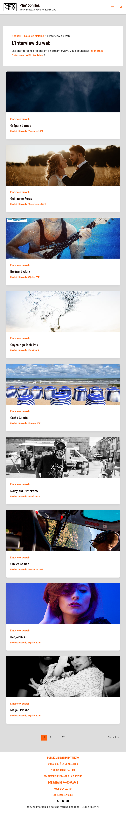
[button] (121, 7)
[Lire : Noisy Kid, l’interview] (63, 457)
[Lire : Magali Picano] (63, 676)
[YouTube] (67, 801)
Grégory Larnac (20, 126)
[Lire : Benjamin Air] (63, 603)
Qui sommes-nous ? (63, 795)
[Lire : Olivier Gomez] (63, 530)
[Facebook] (58, 801)
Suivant (113, 737)
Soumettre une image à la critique (63, 776)
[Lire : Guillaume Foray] (63, 164)
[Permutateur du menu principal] (112, 7)
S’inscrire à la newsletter (63, 763)
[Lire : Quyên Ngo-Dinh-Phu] (63, 311)
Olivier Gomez (19, 564)
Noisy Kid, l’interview (24, 491)
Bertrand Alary (20, 272)
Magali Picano (19, 710)
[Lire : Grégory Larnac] (63, 91)
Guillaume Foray (21, 199)
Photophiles (30, 5)
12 (63, 737)
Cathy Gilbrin (19, 418)
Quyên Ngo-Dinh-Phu (24, 345)
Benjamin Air (19, 637)
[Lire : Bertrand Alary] (63, 238)
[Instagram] (63, 801)
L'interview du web (20, 119)
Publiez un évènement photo (63, 757)
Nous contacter (63, 788)
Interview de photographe (63, 782)
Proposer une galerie (63, 770)
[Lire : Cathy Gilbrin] (63, 384)
